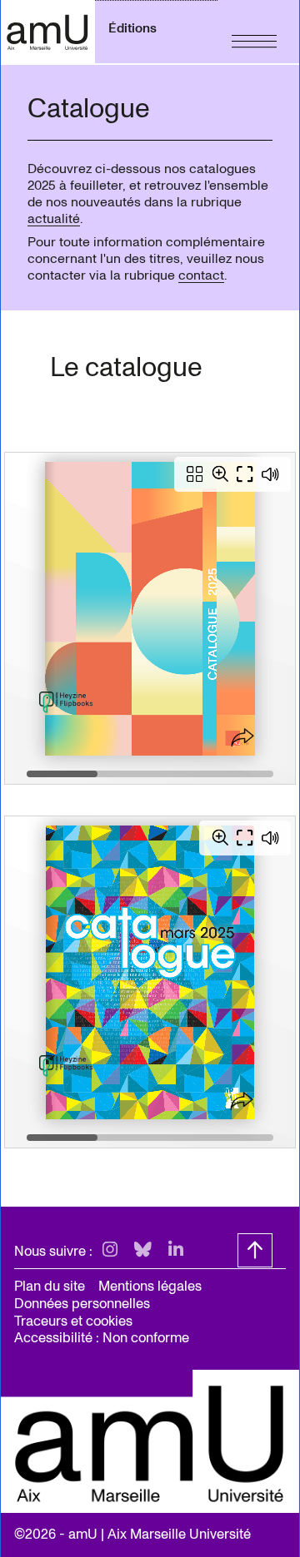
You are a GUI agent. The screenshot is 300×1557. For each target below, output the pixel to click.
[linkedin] (175, 1250)
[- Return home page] (47, 31)
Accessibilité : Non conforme (101, 1337)
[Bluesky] (143, 1250)
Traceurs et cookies (73, 1321)
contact (201, 275)
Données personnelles (82, 1303)
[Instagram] (110, 1250)
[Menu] (254, 31)
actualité (54, 219)
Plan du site (49, 1286)
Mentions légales (150, 1286)
